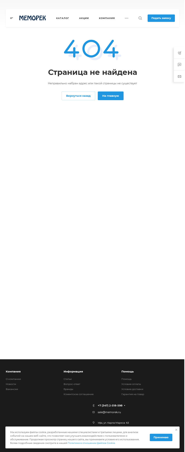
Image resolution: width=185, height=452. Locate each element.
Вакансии (12, 389)
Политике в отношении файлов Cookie (91, 443)
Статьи (68, 379)
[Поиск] (140, 18)
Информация (73, 371)
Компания (13, 371)
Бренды (68, 389)
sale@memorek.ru (109, 412)
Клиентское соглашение (79, 394)
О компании (13, 379)
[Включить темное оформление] (160, 4)
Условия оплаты (131, 384)
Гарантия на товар (132, 394)
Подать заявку (161, 18)
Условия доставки (132, 389)
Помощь (127, 371)
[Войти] (169, 4)
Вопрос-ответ (72, 384)
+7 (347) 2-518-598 (82, 4)
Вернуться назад (78, 95)
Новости (11, 384)
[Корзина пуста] (177, 4)
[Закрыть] (176, 430)
